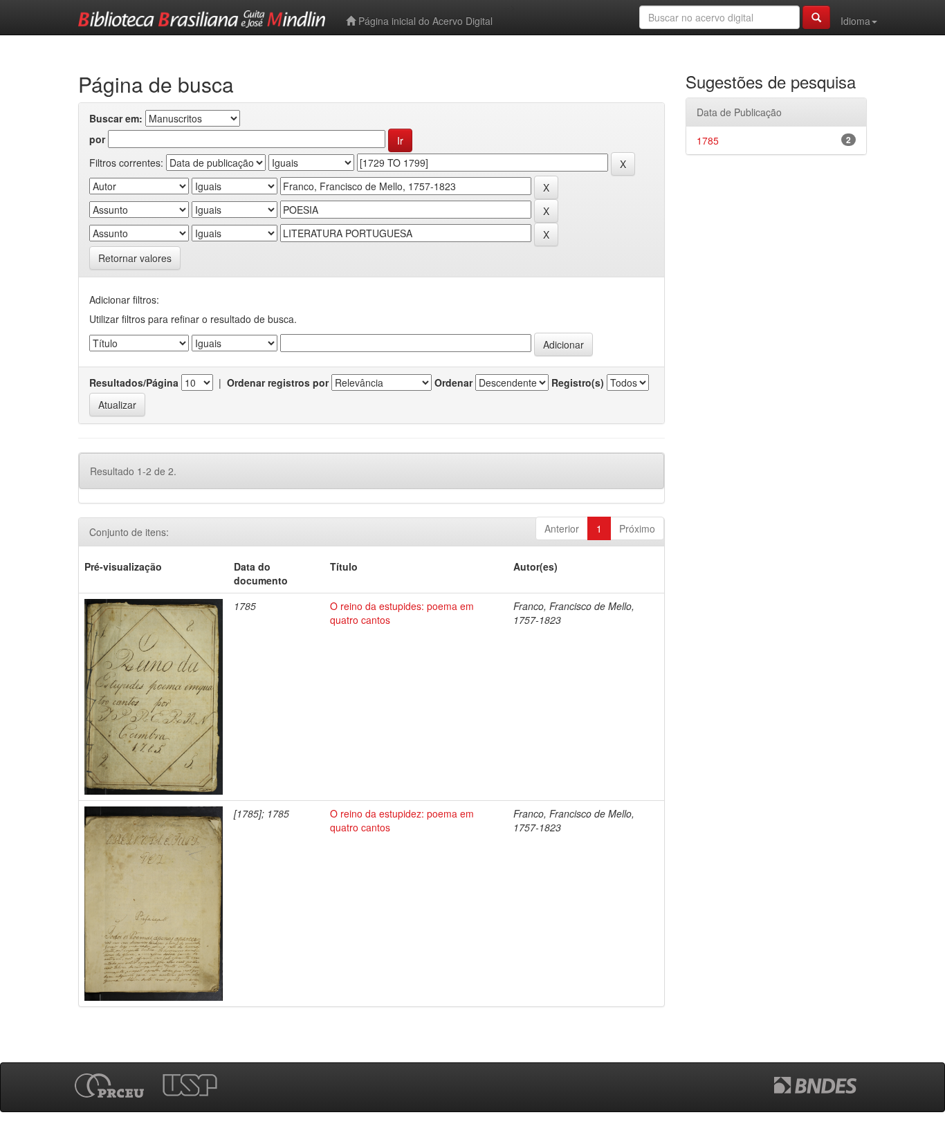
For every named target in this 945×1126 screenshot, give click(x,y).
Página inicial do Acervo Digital (424, 21)
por (97, 139)
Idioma (855, 21)
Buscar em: (116, 118)
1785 (708, 140)
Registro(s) (577, 382)
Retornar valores (135, 258)
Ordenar (453, 382)
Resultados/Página (133, 382)
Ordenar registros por (278, 382)
